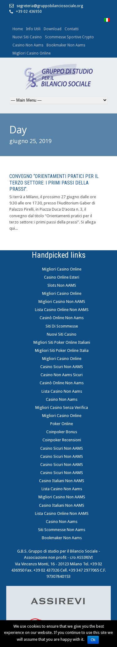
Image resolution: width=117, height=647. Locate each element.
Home (17, 29)
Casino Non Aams (27, 45)
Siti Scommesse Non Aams (61, 529)
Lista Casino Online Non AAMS (62, 309)
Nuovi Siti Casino (27, 37)
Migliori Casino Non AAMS (61, 301)
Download (52, 29)
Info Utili (33, 29)
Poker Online (61, 423)
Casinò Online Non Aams (62, 317)
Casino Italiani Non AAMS (61, 480)
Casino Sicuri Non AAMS (61, 366)
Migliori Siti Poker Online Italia (62, 350)
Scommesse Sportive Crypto (69, 37)
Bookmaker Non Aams (65, 45)
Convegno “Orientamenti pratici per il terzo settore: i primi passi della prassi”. (54, 182)
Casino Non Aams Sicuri (62, 374)
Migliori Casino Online (31, 53)
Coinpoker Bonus (61, 431)
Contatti (72, 29)
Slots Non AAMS (61, 285)
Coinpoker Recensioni (61, 440)
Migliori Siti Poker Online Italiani (61, 342)
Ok (93, 640)
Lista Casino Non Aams (61, 391)
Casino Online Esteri (61, 277)
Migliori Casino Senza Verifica (61, 407)
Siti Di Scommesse (62, 326)
